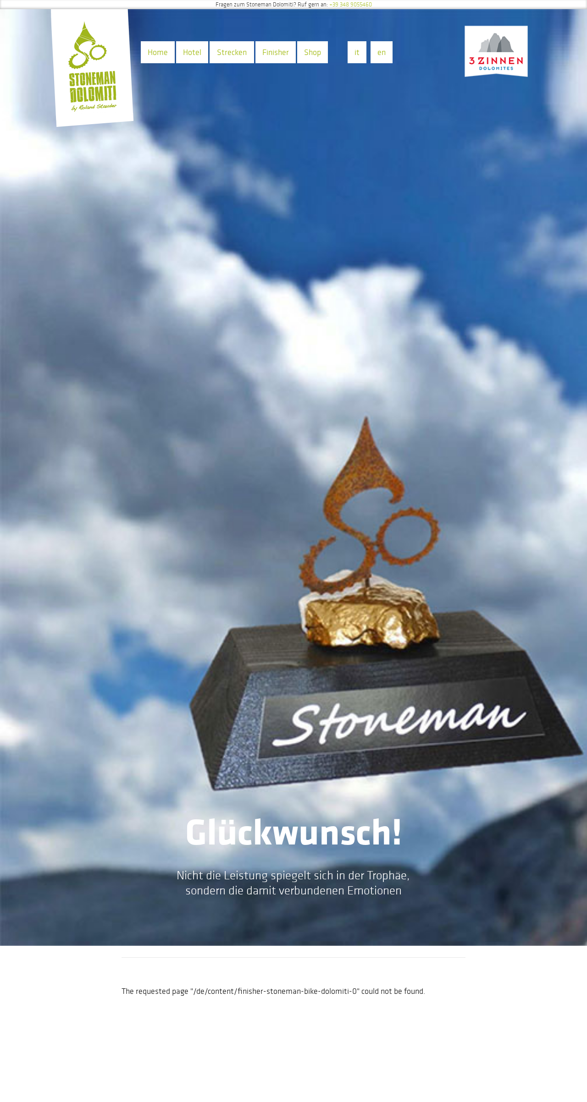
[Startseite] (92, 73)
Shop (312, 52)
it (357, 52)
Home (158, 52)
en (381, 52)
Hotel (192, 52)
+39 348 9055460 (350, 4)
